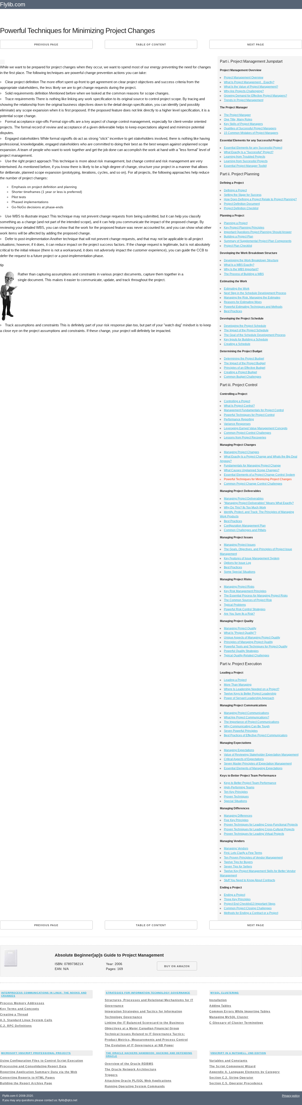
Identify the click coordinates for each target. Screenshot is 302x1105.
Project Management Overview (243, 77)
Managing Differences (238, 815)
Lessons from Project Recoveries (245, 437)
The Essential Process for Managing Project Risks (256, 595)
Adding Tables (220, 1005)
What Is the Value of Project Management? (251, 86)
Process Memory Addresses (22, 1003)
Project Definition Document (242, 203)
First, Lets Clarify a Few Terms (243, 853)
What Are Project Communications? (246, 717)
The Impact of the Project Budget (244, 363)
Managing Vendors (236, 848)
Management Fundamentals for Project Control (254, 410)
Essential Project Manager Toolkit (245, 166)
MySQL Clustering (224, 992)
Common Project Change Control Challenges (253, 483)
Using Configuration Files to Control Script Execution (41, 1060)
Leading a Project (235, 680)
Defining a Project (235, 190)
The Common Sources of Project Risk (248, 600)
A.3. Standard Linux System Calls (26, 1020)
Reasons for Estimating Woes (243, 302)
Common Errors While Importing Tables (239, 1011)
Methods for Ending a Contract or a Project (251, 913)
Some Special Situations (239, 571)
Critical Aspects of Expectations (244, 759)
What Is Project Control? (239, 405)
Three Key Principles (237, 899)
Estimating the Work (236, 288)
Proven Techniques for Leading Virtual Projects (254, 833)
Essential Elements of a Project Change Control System (259, 474)
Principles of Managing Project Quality (248, 642)
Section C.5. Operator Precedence (236, 1083)
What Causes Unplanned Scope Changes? (251, 470)
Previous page (46, 44)
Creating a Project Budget (240, 372)
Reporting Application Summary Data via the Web (38, 1072)
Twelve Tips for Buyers (238, 862)
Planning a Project (235, 223)
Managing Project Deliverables (244, 498)
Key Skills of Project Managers (243, 124)
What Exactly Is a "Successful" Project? (248, 152)
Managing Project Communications (246, 713)
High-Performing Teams (239, 787)
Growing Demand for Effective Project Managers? (255, 95)
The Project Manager (237, 115)
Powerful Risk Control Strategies (244, 609)
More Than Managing (238, 684)
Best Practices (233, 311)
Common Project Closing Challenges (248, 908)
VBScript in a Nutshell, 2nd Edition (238, 1053)
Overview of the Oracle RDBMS (129, 1063)
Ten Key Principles (236, 792)
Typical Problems (235, 604)
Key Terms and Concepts (19, 1009)
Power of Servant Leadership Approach (249, 698)
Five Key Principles (236, 820)
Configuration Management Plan (245, 525)
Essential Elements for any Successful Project (253, 147)
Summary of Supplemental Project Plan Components (257, 241)
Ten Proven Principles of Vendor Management (253, 857)
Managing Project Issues (240, 544)
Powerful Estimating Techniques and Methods (253, 306)
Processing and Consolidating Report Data (33, 1066)
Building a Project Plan (238, 236)
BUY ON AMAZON (177, 966)
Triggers (111, 1075)
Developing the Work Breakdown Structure (251, 260)
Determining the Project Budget (244, 358)
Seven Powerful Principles (241, 731)
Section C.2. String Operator (231, 1077)
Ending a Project (234, 894)
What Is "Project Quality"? (240, 632)
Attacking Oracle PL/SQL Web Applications (138, 1080)
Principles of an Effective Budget (244, 367)
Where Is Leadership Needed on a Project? (251, 689)
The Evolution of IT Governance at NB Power (139, 1045)
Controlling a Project (237, 401)
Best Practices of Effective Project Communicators (255, 735)
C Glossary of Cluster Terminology (236, 1022)
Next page (255, 44)
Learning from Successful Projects (246, 161)
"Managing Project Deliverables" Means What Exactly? (259, 503)
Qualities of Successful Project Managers (250, 128)
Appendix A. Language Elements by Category (244, 1072)
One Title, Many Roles (238, 119)
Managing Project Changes (241, 452)
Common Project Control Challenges (247, 432)
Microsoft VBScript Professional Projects (36, 1053)
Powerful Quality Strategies (241, 651)
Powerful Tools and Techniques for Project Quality (255, 646)
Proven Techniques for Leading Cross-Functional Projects (261, 824)
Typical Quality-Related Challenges (246, 655)
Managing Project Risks (239, 586)
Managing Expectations (239, 750)
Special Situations (235, 801)
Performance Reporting (239, 419)
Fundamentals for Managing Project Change (252, 465)
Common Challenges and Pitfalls (245, 530)
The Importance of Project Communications (251, 722)
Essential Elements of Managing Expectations (253, 768)
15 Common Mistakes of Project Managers (251, 133)
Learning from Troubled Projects (244, 156)
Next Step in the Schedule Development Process (255, 293)
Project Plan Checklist (238, 245)
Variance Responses (237, 424)
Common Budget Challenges (242, 376)
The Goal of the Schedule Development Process (254, 335)
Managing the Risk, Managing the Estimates (252, 297)
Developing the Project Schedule (245, 325)
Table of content (151, 44)
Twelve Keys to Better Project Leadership (250, 693)
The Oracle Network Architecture (130, 1069)
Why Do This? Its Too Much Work (245, 507)
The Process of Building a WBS (244, 274)
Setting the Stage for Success (242, 194)
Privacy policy (291, 1095)
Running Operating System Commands (135, 1086)
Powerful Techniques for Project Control (249, 415)
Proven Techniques (236, 796)
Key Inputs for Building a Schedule (246, 339)
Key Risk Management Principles (245, 591)
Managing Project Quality (240, 628)
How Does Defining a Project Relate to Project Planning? (260, 199)
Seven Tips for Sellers (238, 866)
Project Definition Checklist (241, 208)
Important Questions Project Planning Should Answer (258, 232)
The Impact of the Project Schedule (246, 330)
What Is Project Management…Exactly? (249, 82)
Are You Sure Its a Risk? (239, 613)
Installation (218, 1000)
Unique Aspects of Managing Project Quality (252, 637)
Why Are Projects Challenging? (244, 91)
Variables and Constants (228, 1060)
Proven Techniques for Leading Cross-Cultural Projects (259, 829)
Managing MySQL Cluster (228, 1017)
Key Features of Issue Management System (251, 558)
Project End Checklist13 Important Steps (249, 903)
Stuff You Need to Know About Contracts (249, 880)
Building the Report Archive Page (26, 1083)
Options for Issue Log (237, 563)
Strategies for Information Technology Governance (148, 992)
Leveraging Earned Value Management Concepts (255, 428)
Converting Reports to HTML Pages (27, 1077)
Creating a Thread (14, 1014)
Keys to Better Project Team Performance (250, 783)
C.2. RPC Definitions (16, 1025)
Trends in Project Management (243, 100)
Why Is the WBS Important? (241, 269)
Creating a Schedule (237, 344)
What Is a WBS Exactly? (239, 264)
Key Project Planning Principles (244, 227)
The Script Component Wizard (232, 1066)
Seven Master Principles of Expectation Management (258, 763)
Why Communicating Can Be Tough (247, 726)
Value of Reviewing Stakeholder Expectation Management (261, 754)
